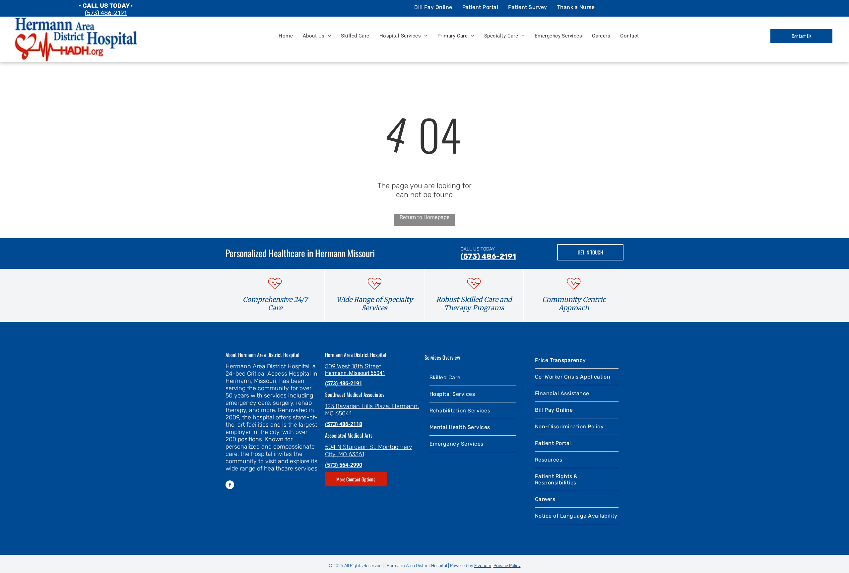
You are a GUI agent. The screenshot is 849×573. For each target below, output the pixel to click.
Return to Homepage (425, 217)
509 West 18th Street (353, 366)
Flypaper (482, 565)
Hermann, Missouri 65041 (355, 373)
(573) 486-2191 (106, 13)
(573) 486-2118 (343, 424)
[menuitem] (433, 7)
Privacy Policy (507, 565)
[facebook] (230, 485)
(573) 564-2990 (343, 465)
